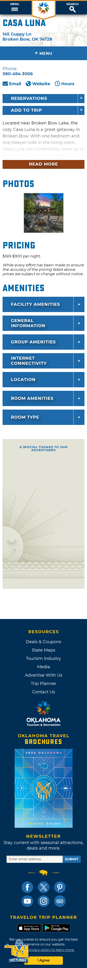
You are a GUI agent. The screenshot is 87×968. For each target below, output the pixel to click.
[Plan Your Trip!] (16, 952)
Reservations (29, 98)
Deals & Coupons (43, 641)
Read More (43, 164)
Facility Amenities (35, 304)
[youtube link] (27, 901)
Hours (67, 83)
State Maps (43, 650)
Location (23, 379)
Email (15, 83)
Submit (71, 859)
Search (72, 4)
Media (43, 666)
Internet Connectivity (29, 361)
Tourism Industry (43, 658)
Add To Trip (26, 110)
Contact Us (43, 691)
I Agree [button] (44, 960)
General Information (28, 323)
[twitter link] (43, 887)
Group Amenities (33, 342)
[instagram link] (43, 901)
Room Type (25, 417)
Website (41, 83)
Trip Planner (43, 683)
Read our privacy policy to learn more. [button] (43, 950)
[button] (14, 8)
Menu (14, 4)
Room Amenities (32, 398)
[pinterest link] (60, 887)
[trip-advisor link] (60, 901)
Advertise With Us (43, 675)
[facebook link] (27, 887)
